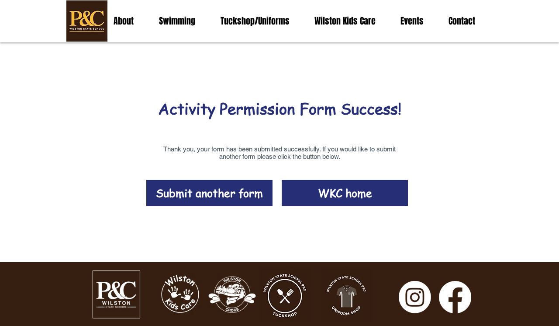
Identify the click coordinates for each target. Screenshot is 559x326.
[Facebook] (455, 297)
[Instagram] (415, 297)
